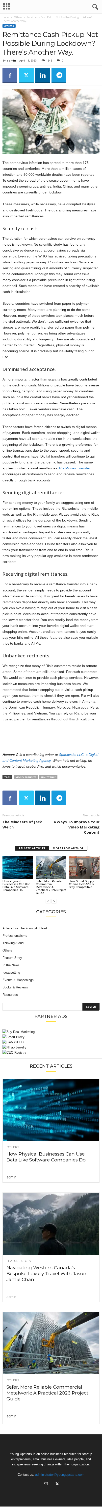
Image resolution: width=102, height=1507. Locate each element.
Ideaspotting (11, 972)
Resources (10, 995)
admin (11, 60)
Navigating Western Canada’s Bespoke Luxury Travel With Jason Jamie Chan (46, 1273)
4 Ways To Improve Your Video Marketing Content (76, 827)
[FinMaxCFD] (51, 1042)
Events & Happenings (18, 980)
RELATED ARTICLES (32, 848)
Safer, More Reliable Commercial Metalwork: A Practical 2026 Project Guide (51, 887)
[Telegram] (58, 75)
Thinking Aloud (13, 943)
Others (18, 17)
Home (5, 17)
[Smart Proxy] (51, 1037)
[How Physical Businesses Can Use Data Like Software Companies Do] (17, 867)
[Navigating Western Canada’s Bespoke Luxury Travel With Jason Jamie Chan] (51, 1224)
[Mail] (45, 1484)
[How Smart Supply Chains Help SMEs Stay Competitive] (84, 867)
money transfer (26, 777)
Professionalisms (14, 935)
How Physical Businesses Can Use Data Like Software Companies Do (16, 885)
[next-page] (53, 901)
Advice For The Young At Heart (24, 928)
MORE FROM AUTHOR (68, 848)
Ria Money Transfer (74, 468)
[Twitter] (26, 75)
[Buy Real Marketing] (51, 1031)
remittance (48, 777)
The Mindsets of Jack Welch (22, 824)
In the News (11, 965)
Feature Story (12, 958)
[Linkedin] (42, 75)
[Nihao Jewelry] (51, 1047)
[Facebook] (9, 75)
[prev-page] (48, 901)
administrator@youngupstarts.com (59, 1474)
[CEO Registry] (51, 1052)
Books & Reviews (15, 987)
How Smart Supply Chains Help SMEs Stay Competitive (81, 884)
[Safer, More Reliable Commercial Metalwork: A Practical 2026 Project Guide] (51, 867)
